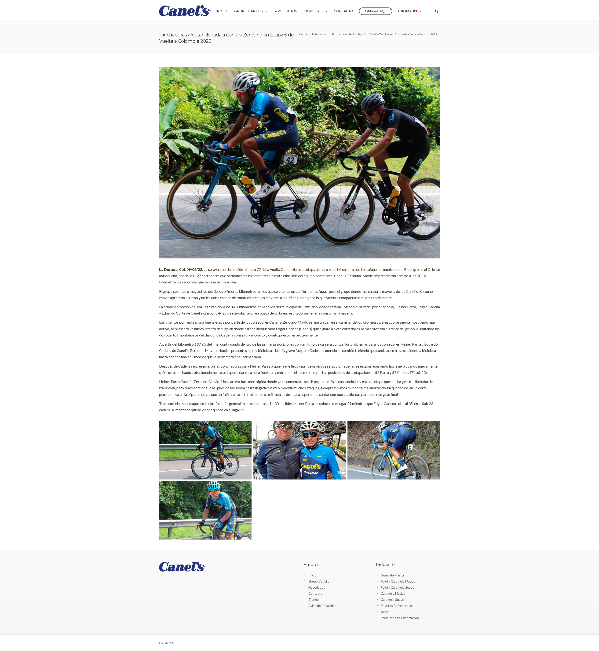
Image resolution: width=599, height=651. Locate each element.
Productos (286, 11)
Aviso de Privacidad (322, 606)
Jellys (385, 612)
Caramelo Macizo (393, 593)
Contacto (343, 11)
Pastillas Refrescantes (397, 606)
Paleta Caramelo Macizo (398, 581)
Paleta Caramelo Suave (397, 587)
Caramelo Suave (392, 599)
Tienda (313, 599)
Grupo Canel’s (248, 11)
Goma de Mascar (393, 575)
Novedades (315, 11)
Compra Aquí (375, 11)
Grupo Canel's (318, 581)
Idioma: (405, 11)
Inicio (221, 11)
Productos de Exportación (400, 618)
